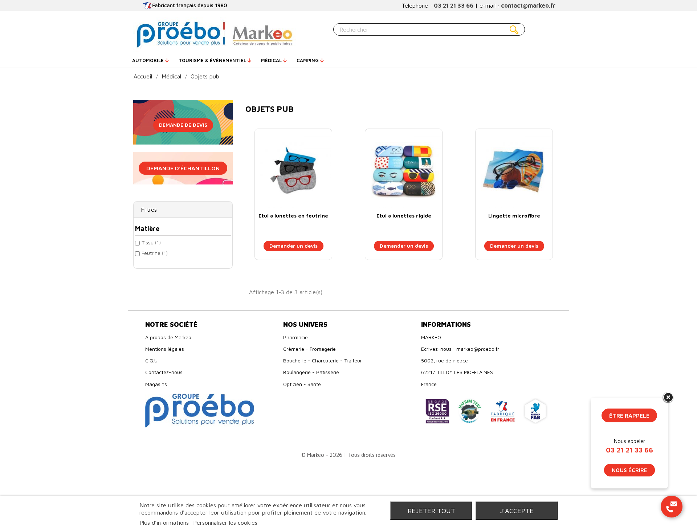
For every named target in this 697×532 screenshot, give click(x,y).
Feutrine (155, 253)
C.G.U (151, 360)
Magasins (156, 384)
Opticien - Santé (302, 384)
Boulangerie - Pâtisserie (311, 372)
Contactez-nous (164, 372)
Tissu (151, 242)
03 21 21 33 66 (453, 5)
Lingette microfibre (514, 215)
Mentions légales (164, 349)
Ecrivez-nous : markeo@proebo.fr (460, 349)
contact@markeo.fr (528, 5)
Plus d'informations (165, 522)
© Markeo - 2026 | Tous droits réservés (348, 455)
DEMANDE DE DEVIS (183, 125)
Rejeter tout (431, 511)
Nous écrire (629, 470)
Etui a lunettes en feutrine (293, 215)
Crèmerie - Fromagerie (309, 349)
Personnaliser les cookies (225, 522)
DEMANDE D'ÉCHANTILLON (183, 168)
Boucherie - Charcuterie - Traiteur (322, 360)
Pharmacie (295, 337)
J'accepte (517, 511)
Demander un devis (293, 246)
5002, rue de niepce (444, 360)
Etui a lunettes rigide (403, 215)
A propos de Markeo (168, 337)
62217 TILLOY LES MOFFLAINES (457, 372)
